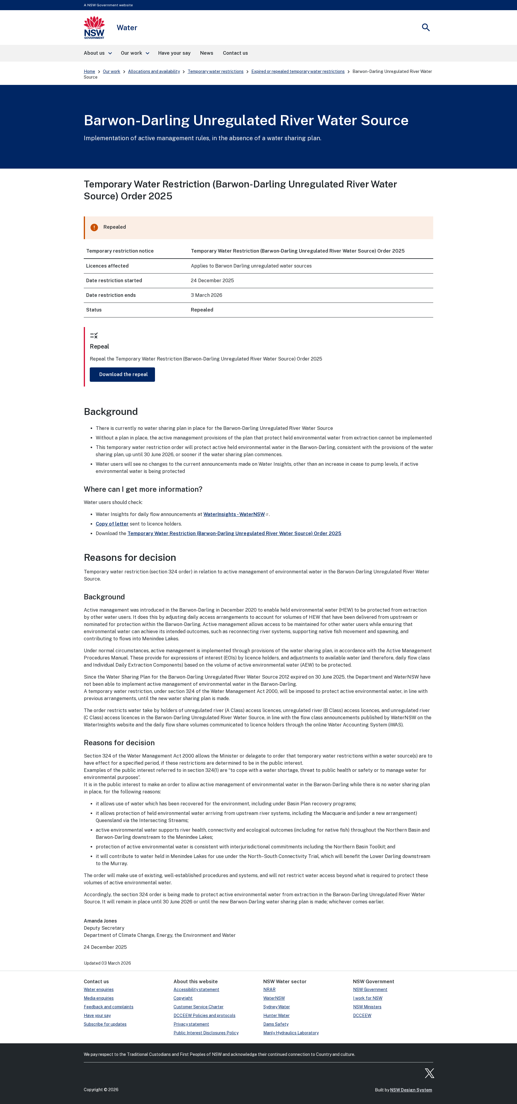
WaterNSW (274, 998)
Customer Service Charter (198, 1006)
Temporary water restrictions (216, 71)
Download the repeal (123, 374)
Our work (111, 71)
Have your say (97, 1015)
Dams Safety (275, 1024)
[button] (97, 53)
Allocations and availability (154, 71)
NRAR (269, 989)
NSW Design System (411, 1090)
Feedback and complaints (108, 1006)
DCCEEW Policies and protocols (204, 1015)
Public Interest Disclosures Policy (206, 1032)
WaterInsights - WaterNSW (234, 514)
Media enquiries (99, 998)
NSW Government (370, 989)
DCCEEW (362, 1015)
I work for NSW (367, 998)
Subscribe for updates (105, 1024)
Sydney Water (276, 1006)
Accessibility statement (196, 989)
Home (89, 71)
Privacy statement (191, 1024)
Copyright (183, 998)
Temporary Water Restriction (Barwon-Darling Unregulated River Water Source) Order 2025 (234, 533)
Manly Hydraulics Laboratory (291, 1032)
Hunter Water (276, 1015)
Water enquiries (99, 989)
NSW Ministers (367, 1006)
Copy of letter (112, 524)
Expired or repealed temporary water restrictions (298, 71)
